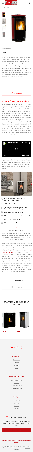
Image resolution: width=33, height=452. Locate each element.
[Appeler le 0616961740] (12, 347)
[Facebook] (16, 347)
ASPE (18, 331)
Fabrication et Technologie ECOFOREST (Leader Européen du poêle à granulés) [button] (16, 208)
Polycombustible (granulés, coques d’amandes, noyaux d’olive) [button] (14, 199)
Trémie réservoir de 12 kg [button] (11, 223)
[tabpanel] (16, 186)
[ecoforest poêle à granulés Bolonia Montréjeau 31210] (9, 320)
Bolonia (4, 331)
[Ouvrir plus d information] (3, 3)
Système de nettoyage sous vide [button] (13, 212)
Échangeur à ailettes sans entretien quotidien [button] (17, 216)
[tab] (16, 93)
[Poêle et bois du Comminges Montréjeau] (11, 2)
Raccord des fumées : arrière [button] (12, 219)
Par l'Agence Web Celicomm (20, 446)
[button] (1, 184)
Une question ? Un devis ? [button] (16, 230)
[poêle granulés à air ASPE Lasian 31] (24, 320)
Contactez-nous (16, 430)
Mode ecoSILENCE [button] (9, 204)
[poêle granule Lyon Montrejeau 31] (19, 28)
